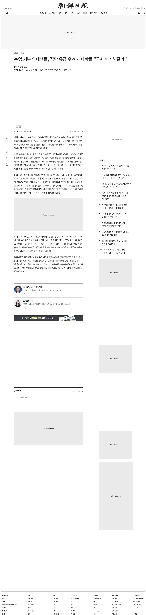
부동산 (73, 614)
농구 (94, 614)
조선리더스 (136, 595)
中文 (143, 8)
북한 (29, 608)
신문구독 (125, 8)
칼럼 (3, 602)
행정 (29, 614)
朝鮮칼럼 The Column (9, 605)
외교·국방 (31, 611)
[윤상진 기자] (18, 289)
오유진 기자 (27, 132)
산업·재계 (74, 608)
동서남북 (5, 611)
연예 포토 (115, 608)
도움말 (73, 391)
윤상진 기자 (18, 132)
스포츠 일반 (97, 598)
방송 (116, 602)
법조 (54, 605)
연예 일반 (115, 598)
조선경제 (74, 595)
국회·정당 (31, 605)
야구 (94, 602)
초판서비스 (136, 602)
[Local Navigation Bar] (2, 13)
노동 (54, 611)
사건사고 (55, 602)
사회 (16, 53)
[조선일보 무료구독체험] (48, 318)
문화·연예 (115, 595)
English (132, 8)
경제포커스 (5, 614)
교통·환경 (56, 614)
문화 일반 (115, 611)
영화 (115, 614)
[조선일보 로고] (73, 5)
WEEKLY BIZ (75, 598)
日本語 (138, 8)
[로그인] (143, 13)
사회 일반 (56, 598)
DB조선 (135, 614)
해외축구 (96, 611)
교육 (22, 53)
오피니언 (5, 595)
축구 (94, 608)
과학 (72, 605)
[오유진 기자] (18, 303)
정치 (29, 595)
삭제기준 (80, 391)
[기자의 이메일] (24, 294)
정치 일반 (31, 598)
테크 (72, 602)
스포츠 (95, 595)
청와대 (30, 602)
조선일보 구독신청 (138, 598)
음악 (120, 605)
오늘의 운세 (136, 608)
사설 (3, 598)
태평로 (4, 608)
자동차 (73, 611)
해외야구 (96, 605)
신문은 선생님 (137, 605)
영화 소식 (115, 605)
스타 (113, 602)
